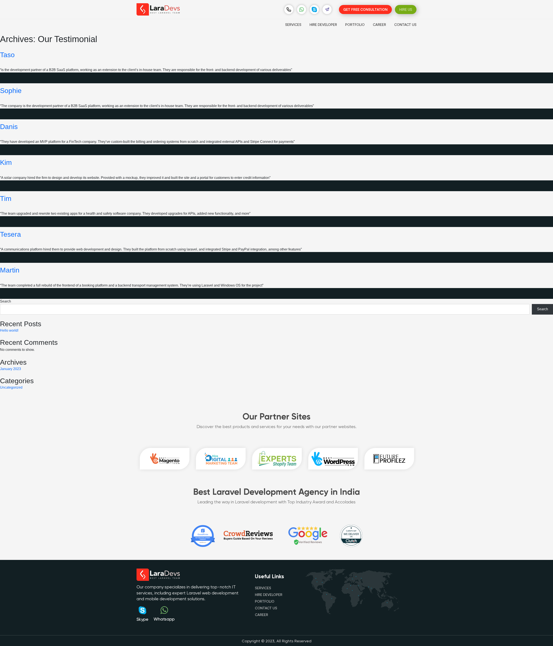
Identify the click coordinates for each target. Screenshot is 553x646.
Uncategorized (11, 387)
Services (293, 24)
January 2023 (10, 369)
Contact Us (405, 24)
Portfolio (355, 24)
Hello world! (9, 330)
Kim (6, 162)
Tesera (10, 234)
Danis (9, 127)
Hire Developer (323, 24)
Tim (5, 198)
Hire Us (405, 9)
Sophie (11, 91)
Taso (7, 55)
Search (5, 301)
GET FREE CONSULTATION (365, 9)
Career (379, 24)
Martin (9, 270)
